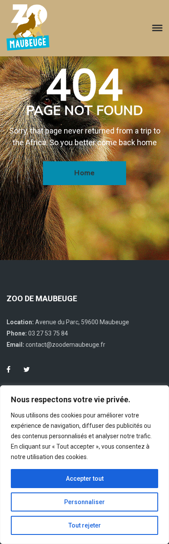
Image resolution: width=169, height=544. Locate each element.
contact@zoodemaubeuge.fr (65, 344)
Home (84, 173)
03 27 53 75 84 (48, 333)
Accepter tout (85, 478)
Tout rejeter (84, 525)
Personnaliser (84, 501)
